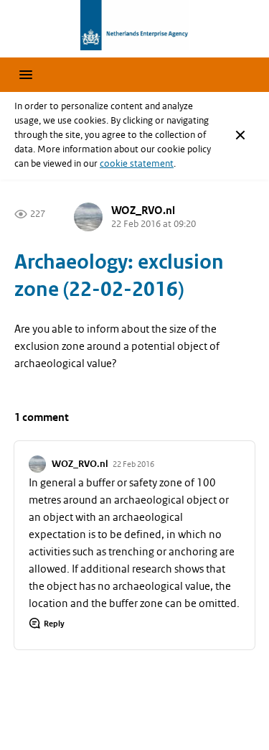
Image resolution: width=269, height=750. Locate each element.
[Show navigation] (26, 74)
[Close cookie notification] (240, 135)
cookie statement (137, 163)
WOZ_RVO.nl (143, 211)
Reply (54, 624)
